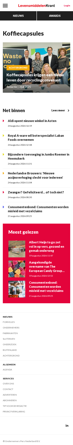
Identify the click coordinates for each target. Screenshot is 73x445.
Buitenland (10, 350)
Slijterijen (9, 338)
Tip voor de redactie (15, 406)
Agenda (7, 369)
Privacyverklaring (14, 411)
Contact (8, 389)
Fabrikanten (10, 333)
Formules (9, 322)
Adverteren (10, 394)
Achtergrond (11, 355)
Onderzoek (9, 344)
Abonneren (10, 400)
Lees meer (58, 110)
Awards (55, 15)
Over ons (8, 383)
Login (67, 5)
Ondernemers (11, 327)
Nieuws (18, 15)
